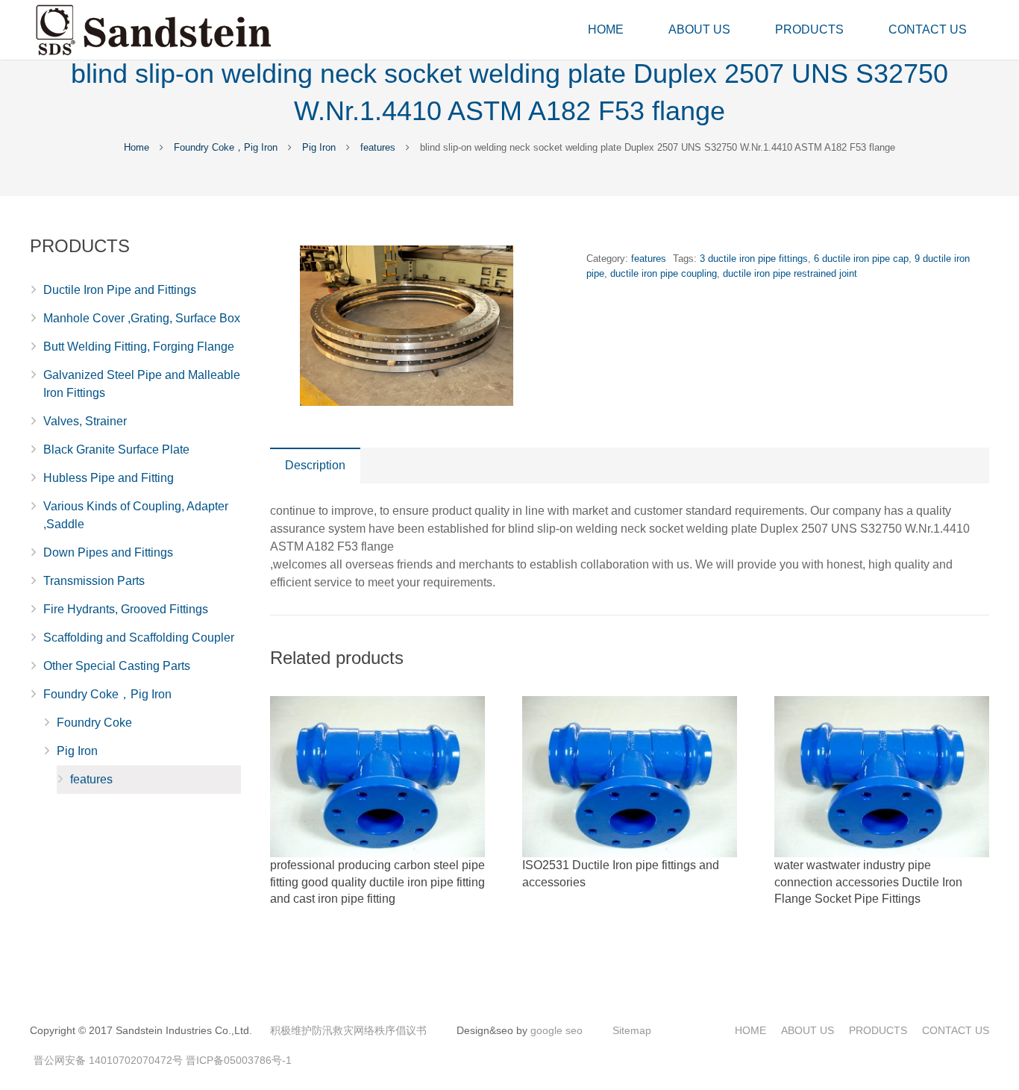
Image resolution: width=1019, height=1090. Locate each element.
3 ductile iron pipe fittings (754, 258)
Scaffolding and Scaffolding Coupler (138, 637)
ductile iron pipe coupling (663, 273)
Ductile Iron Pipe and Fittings (119, 290)
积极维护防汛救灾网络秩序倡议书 (348, 1030)
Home (136, 147)
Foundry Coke (94, 722)
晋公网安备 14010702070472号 (108, 1060)
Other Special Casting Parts (116, 666)
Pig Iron (319, 147)
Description (315, 465)
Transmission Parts (94, 580)
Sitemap (631, 1030)
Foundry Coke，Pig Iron (226, 147)
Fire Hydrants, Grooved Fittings (125, 609)
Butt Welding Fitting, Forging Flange (138, 346)
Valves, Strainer (85, 421)
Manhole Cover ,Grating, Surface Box (141, 318)
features (377, 147)
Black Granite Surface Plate (116, 449)
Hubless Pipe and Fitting (108, 478)
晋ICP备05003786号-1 (239, 1060)
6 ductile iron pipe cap (861, 258)
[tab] (315, 465)
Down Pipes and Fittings (108, 552)
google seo (556, 1030)
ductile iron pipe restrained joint (790, 273)
